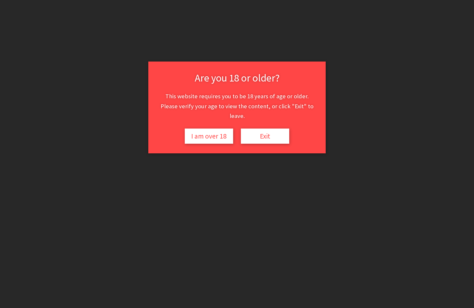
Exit (265, 136)
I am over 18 (209, 136)
